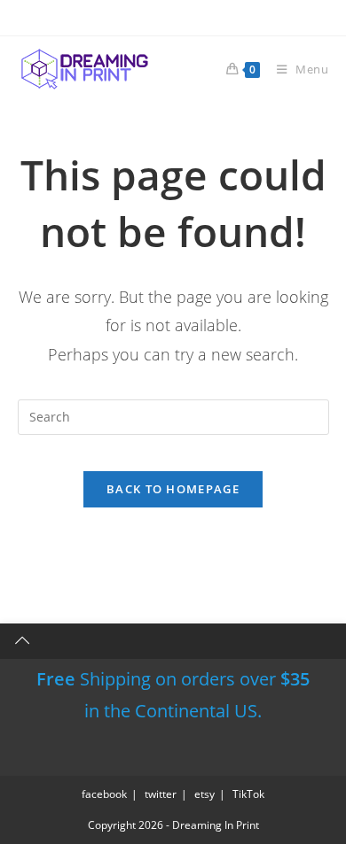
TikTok (248, 793)
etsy (204, 793)
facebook (104, 793)
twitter (161, 793)
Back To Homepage (173, 489)
